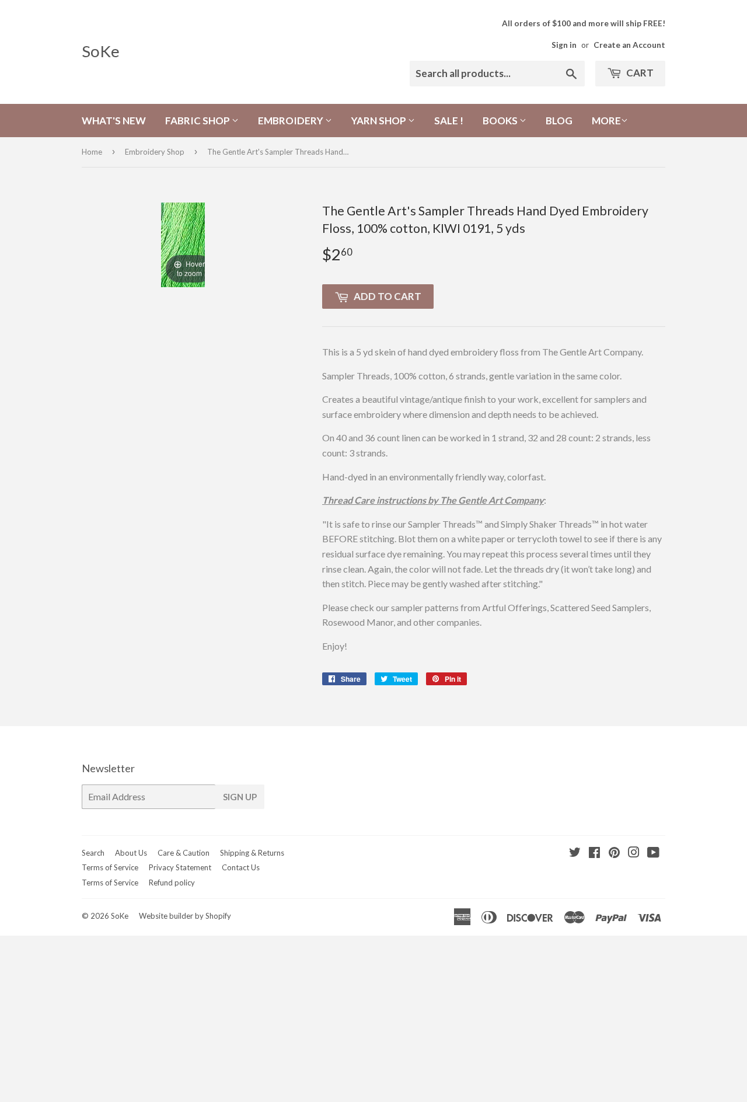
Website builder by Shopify (185, 915)
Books (501, 120)
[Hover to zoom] (183, 243)
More (606, 120)
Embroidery (291, 120)
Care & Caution (184, 852)
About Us (131, 852)
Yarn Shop (379, 120)
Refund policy (172, 882)
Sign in (564, 45)
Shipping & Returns (252, 852)
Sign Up (240, 796)
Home (92, 151)
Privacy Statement (180, 867)
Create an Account (629, 45)
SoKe (101, 51)
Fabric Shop (198, 120)
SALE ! (448, 120)
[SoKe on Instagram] (634, 853)
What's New (114, 120)
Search (93, 852)
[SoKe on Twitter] (575, 853)
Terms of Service (110, 867)
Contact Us (241, 867)
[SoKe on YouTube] (653, 853)
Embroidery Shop (154, 151)
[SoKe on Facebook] (594, 853)
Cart (639, 73)
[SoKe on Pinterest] (614, 853)
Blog (559, 120)
